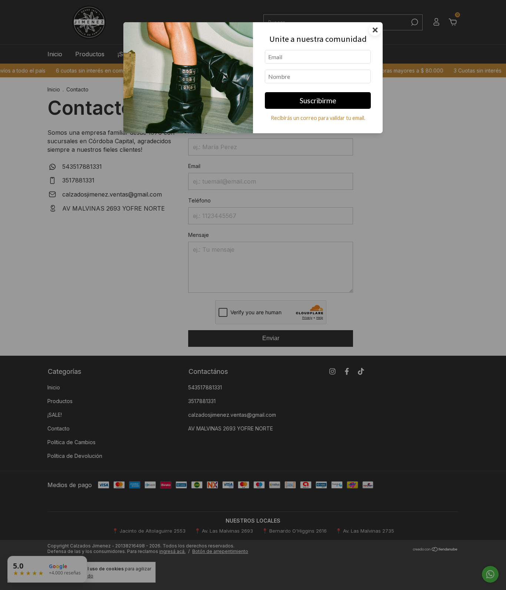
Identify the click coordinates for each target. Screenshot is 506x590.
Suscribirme (318, 100)
